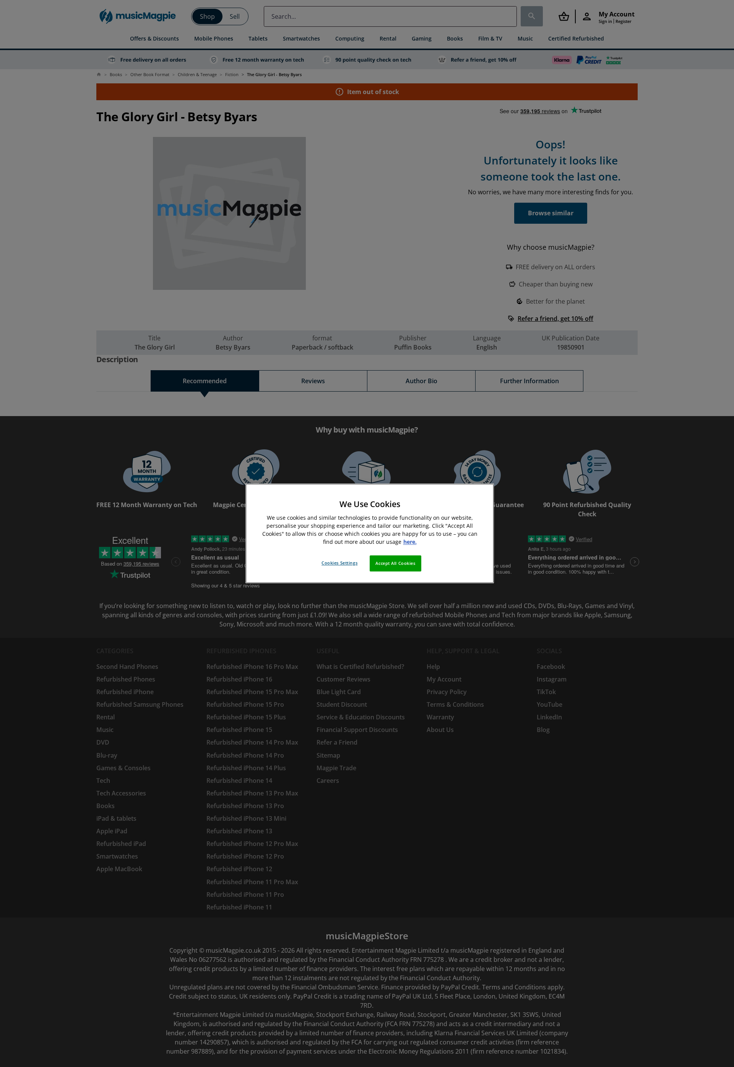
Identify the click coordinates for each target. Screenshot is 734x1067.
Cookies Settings (339, 563)
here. (410, 542)
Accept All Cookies (395, 563)
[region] (369, 533)
